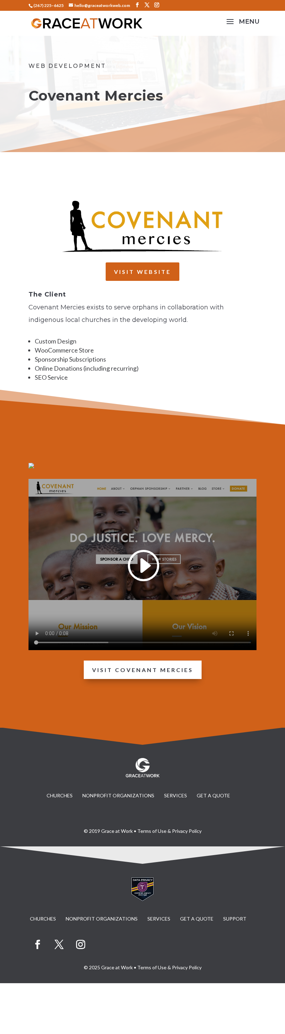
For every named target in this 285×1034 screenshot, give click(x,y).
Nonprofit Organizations (118, 795)
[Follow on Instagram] (81, 945)
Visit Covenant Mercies (142, 669)
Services (175, 795)
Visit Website (142, 271)
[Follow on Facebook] (37, 945)
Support (234, 919)
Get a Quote (213, 795)
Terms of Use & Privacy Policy (169, 831)
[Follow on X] (59, 945)
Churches (60, 795)
